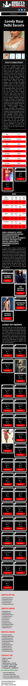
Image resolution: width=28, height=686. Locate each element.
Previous (7, 188)
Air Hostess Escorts (8, 597)
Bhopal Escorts (7, 611)
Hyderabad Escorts (9, 683)
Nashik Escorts (7, 613)
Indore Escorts (6, 618)
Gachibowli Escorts (8, 638)
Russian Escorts (7, 602)
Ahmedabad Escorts (8, 614)
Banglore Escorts (7, 622)
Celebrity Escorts (7, 601)
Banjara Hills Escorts (8, 636)
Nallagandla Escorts (8, 641)
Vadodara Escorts (7, 616)
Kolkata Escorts (7, 627)
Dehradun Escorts (7, 626)
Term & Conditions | (5, 684)
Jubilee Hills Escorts (8, 651)
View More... (7, 280)
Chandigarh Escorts (8, 624)
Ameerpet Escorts (7, 648)
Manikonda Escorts (8, 639)
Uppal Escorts (6, 643)
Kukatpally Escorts (8, 644)
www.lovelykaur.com (18, 165)
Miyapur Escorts (7, 646)
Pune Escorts (6, 621)
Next (20, 179)
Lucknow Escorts (7, 635)
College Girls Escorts (8, 604)
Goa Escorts (6, 619)
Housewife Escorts (7, 599)
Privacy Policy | (13, 684)
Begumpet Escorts (7, 649)
